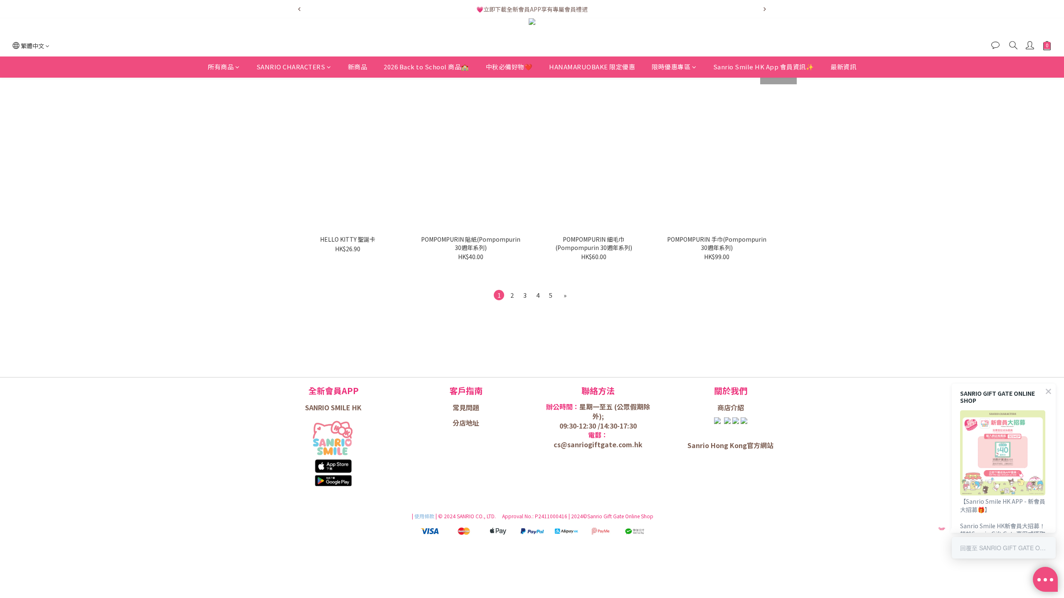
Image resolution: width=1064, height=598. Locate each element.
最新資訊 (843, 66)
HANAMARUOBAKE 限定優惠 (592, 66)
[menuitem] (499, 295)
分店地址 (466, 423)
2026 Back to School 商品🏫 (426, 66)
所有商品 (221, 66)
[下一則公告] (764, 9)
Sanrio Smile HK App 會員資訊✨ (763, 66)
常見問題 (466, 407)
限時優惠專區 (671, 66)
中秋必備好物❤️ (509, 66)
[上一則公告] (299, 9)
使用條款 (425, 516)
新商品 (357, 66)
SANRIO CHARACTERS (290, 66)
